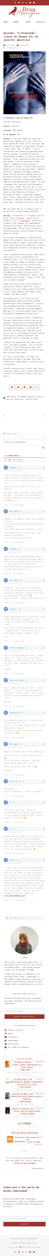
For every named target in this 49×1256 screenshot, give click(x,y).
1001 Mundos (11, 397)
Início (6, 22)
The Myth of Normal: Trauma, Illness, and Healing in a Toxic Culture (27, 1064)
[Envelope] (34, 2)
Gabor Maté (25, 1070)
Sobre (16, 22)
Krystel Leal (33, 1247)
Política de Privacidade (24, 1238)
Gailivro (40, 397)
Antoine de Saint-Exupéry (25, 1163)
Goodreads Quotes (37, 1168)
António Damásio (28, 1113)
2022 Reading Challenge (24, 1132)
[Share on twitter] (18, 387)
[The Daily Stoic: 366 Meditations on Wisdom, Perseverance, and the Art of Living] (7, 1083)
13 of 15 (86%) (34, 1142)
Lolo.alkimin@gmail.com (14, 895)
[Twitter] (19, 2)
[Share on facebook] (12, 387)
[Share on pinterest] (30, 387)
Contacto (40, 22)
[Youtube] (30, 2)
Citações (24, 1151)
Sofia (17, 1137)
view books (38, 1144)
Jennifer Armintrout (15, 399)
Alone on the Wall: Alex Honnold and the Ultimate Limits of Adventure (27, 1096)
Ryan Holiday (25, 1087)
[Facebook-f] (15, 2)
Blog (28, 22)
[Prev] (13, 416)
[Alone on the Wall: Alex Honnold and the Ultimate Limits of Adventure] (7, 1098)
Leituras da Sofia (24, 1059)
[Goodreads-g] (26, 2)
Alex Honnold (25, 1101)
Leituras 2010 (31, 399)
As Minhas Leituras (26, 397)
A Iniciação (24, 221)
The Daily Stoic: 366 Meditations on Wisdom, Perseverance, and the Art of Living (27, 1081)
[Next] (35, 416)
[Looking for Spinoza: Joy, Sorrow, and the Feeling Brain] (7, 1113)
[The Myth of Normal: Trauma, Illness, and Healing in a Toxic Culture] (7, 1067)
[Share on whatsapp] (37, 387)
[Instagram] (22, 2)
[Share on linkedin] (24, 387)
